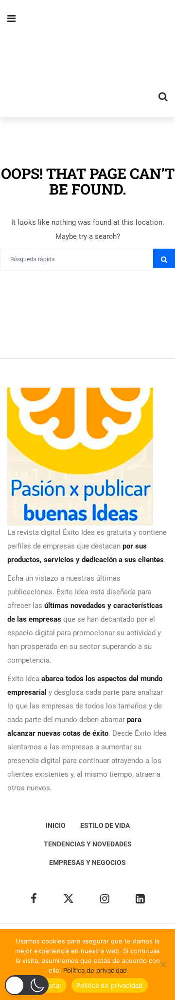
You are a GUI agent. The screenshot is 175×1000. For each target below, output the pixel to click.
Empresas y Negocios (87, 862)
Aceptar (49, 985)
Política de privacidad (95, 970)
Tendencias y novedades (88, 844)
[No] (163, 964)
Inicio (56, 825)
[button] (27, 985)
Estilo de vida (105, 825)
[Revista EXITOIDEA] (87, 58)
